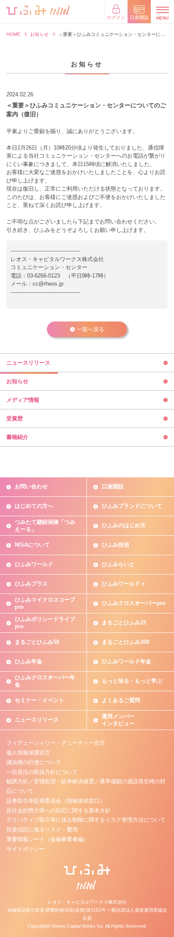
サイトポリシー (25, 849)
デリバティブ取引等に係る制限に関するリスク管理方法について (86, 820)
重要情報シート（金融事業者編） (47, 839)
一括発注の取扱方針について (42, 772)
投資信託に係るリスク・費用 (42, 829)
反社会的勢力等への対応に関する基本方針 (58, 810)
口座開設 (113, 486)
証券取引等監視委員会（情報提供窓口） (55, 801)
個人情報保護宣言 (28, 752)
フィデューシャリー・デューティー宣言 (55, 743)
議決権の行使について (33, 762)
